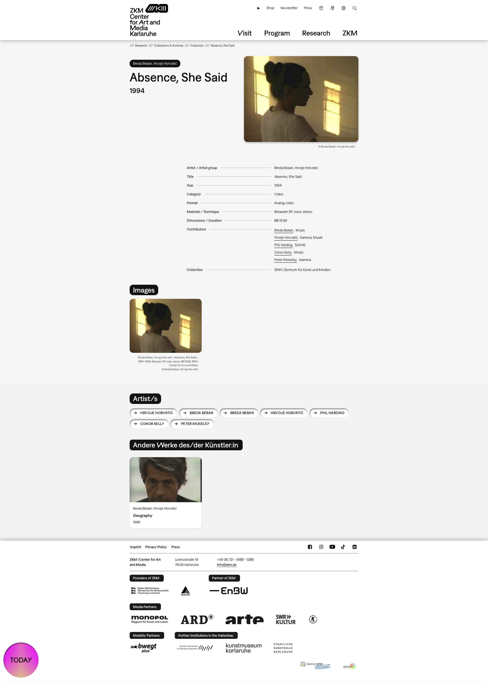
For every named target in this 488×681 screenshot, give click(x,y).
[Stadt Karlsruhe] (185, 591)
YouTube (332, 547)
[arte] (245, 619)
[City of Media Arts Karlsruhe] (350, 666)
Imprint (135, 547)
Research (316, 33)
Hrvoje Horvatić (286, 237)
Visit (245, 33)
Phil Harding (283, 245)
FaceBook (310, 547)
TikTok (343, 547)
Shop (270, 8)
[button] (301, 99)
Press (308, 8)
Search (354, 8)
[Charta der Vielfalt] (315, 666)
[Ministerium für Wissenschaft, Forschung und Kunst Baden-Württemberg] (150, 590)
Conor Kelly (283, 252)
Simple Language (321, 8)
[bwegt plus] (144, 648)
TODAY (21, 660)
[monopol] (150, 619)
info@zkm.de (227, 565)
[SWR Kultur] (286, 619)
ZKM (350, 33)
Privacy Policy (156, 547)
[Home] (154, 19)
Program (277, 33)
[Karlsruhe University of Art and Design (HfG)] (195, 648)
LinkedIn (354, 547)
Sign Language (332, 8)
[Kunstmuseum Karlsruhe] (243, 648)
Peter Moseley (285, 260)
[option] (167, 336)
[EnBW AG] (228, 590)
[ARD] (197, 619)
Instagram (321, 547)
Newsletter (289, 8)
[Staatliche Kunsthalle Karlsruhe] (283, 648)
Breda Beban (283, 230)
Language (343, 8)
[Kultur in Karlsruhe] (313, 619)
